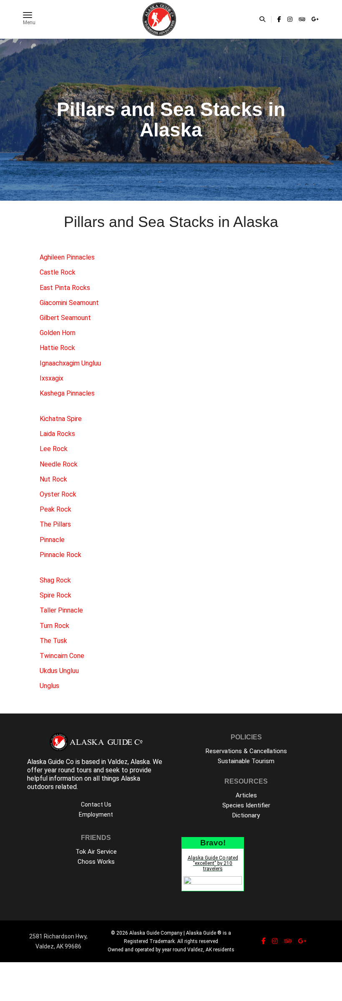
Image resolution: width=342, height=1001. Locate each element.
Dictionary (246, 815)
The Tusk (53, 641)
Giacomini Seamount (69, 303)
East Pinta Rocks (65, 288)
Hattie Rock (57, 348)
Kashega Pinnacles (67, 393)
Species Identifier (246, 805)
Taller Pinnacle (61, 610)
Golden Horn (57, 333)
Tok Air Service (96, 851)
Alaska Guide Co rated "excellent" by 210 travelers (213, 863)
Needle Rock (59, 464)
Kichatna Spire (61, 419)
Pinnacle (52, 540)
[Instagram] (290, 19)
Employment (96, 814)
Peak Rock (55, 509)
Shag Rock (55, 580)
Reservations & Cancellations (246, 751)
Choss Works (96, 861)
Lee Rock (54, 449)
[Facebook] (279, 19)
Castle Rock (57, 272)
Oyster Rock (58, 494)
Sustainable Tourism (246, 761)
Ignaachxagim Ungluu (70, 363)
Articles (246, 795)
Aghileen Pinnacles (67, 257)
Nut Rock (53, 479)
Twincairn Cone (62, 656)
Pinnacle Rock (60, 555)
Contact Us (96, 804)
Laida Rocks (57, 434)
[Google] (314, 19)
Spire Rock (55, 595)
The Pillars (55, 524)
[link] (279, 19)
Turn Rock (54, 626)
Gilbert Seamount (65, 318)
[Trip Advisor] (302, 19)
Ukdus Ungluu (59, 671)
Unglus (49, 686)
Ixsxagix (51, 378)
